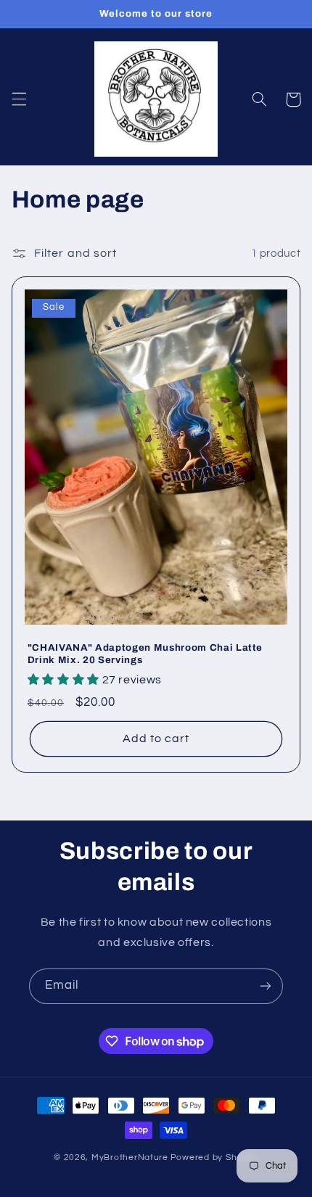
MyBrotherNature (129, 1157)
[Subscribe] (265, 986)
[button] (19, 99)
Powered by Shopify (214, 1157)
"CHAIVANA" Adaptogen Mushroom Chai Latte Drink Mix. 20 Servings (145, 653)
